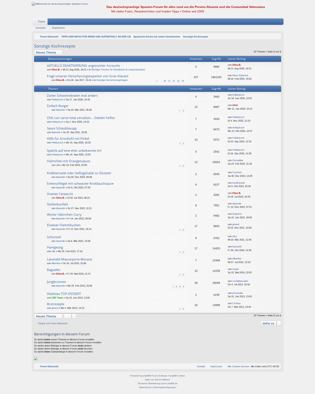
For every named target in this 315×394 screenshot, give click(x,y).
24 (183, 80)
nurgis (235, 269)
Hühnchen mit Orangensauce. (69, 161)
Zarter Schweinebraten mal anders (72, 95)
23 (178, 80)
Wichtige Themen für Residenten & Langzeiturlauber (118, 69)
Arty (157, 379)
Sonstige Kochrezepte (54, 46)
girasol (235, 224)
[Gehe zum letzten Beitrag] (243, 65)
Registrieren (58, 28)
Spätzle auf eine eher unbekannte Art (74, 150)
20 (165, 80)
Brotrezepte (55, 304)
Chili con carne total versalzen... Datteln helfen (81, 118)
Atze (234, 236)
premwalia (237, 293)
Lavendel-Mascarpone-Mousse (69, 259)
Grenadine (237, 160)
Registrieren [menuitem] (281, 22)
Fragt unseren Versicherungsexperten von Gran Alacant (87, 76)
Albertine (55, 263)
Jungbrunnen (56, 282)
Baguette (53, 270)
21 (169, 80)
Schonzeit (54, 237)
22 (174, 80)
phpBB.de (172, 383)
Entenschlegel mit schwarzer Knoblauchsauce (80, 183)
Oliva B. (55, 69)
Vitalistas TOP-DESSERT (64, 293)
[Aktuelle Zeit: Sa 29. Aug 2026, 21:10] (277, 36)
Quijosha (237, 214)
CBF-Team (57, 297)
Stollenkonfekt (57, 204)
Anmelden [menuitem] (274, 22)
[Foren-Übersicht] (60, 4)
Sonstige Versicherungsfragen (112, 80)
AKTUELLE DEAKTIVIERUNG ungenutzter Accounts (83, 65)
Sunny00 (237, 246)
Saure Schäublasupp (62, 128)
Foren (41, 21)
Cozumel (237, 172)
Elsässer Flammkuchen (64, 225)
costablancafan (240, 281)
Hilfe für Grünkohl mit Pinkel (68, 138)
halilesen (165, 379)
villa (58, 165)
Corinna (236, 303)
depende (60, 110)
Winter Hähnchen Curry (64, 214)
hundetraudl (238, 182)
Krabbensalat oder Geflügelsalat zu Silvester (79, 173)
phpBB (146, 376)
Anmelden (41, 28)
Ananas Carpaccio (60, 194)
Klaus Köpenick (240, 75)
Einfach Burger (58, 106)
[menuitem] (267, 21)
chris (235, 105)
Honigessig (55, 247)
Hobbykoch (57, 99)
